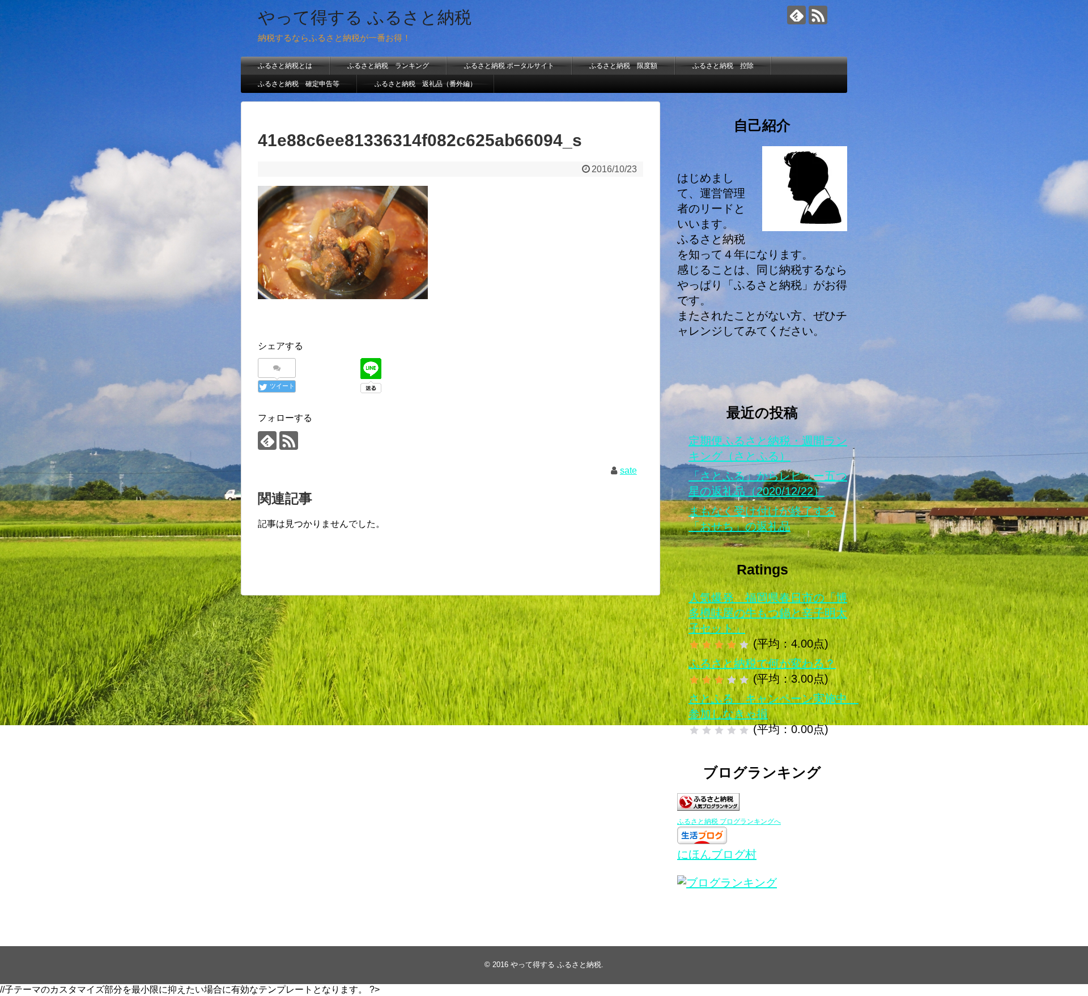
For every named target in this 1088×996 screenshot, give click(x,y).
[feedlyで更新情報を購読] (796, 15)
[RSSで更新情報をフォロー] (818, 15)
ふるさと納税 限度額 (623, 66)
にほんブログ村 (716, 854)
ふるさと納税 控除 (723, 66)
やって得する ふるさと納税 (364, 17)
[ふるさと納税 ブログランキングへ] (708, 807)
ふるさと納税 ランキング (388, 66)
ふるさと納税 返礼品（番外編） (426, 84)
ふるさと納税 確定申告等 (298, 84)
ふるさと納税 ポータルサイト (509, 66)
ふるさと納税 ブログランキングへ (729, 821)
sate (628, 470)
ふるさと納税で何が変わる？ (762, 663)
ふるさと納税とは (285, 66)
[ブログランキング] (727, 882)
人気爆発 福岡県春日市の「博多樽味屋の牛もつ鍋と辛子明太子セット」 (767, 613)
